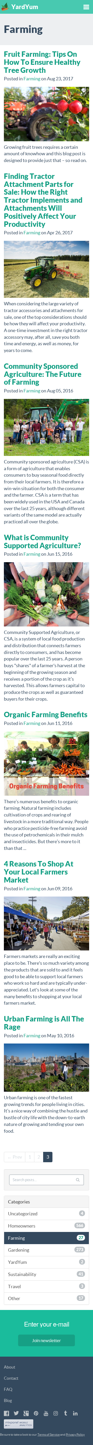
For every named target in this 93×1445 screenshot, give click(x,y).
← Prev (14, 1157)
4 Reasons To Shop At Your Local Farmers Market (38, 871)
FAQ (8, 1389)
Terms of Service (48, 1434)
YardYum (45, 1262)
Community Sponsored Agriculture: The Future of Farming (42, 374)
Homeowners (45, 1226)
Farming (32, 78)
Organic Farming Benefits (45, 714)
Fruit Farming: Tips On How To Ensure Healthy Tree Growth (42, 62)
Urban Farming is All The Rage (44, 1022)
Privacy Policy (75, 1434)
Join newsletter (46, 1340)
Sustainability (45, 1274)
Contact (11, 1378)
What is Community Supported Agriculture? (42, 541)
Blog (8, 1400)
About (9, 1367)
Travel (45, 1286)
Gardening (45, 1250)
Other (45, 1298)
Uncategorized (45, 1213)
